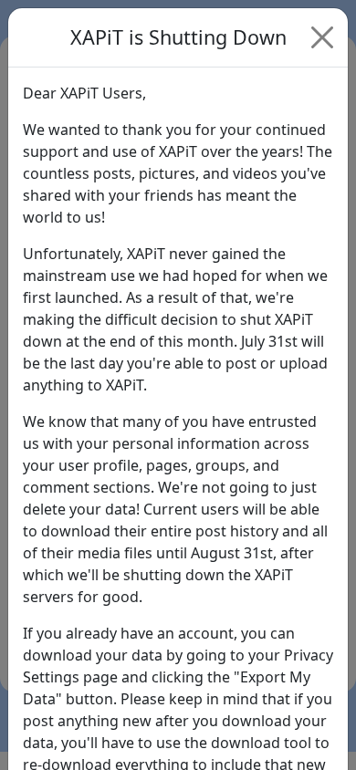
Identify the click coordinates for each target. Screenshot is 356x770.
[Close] (322, 37)
